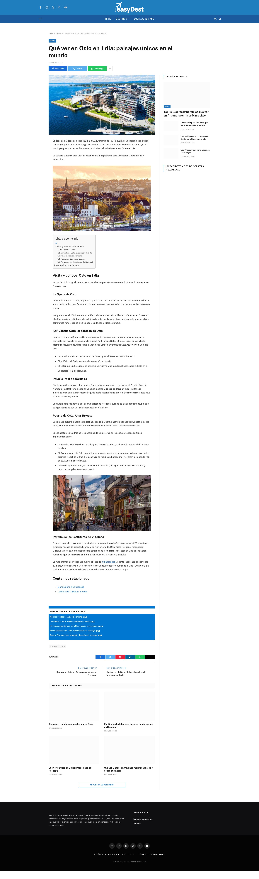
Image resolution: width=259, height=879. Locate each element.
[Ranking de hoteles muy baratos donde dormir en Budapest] (129, 706)
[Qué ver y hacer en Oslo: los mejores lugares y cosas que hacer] (129, 750)
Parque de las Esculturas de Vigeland (77, 262)
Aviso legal (128, 855)
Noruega (53, 646)
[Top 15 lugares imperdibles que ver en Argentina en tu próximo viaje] (187, 95)
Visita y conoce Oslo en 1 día (70, 246)
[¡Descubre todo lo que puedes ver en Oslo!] (74, 706)
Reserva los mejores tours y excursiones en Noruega (75, 631)
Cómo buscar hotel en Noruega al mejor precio (72, 621)
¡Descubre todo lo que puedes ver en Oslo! (71, 724)
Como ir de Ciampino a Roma (72, 591)
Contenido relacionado (67, 265)
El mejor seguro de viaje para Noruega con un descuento (76, 626)
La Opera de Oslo (67, 250)
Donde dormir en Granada (71, 587)
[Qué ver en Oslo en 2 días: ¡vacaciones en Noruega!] (74, 750)
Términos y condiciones (151, 855)
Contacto (137, 823)
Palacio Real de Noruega (71, 256)
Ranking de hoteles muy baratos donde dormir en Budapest (128, 725)
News (52, 41)
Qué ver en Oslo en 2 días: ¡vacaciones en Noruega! (70, 769)
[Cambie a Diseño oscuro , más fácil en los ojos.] (215, 19)
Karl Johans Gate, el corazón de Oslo (76, 253)
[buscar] (219, 19)
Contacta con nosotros (143, 819)
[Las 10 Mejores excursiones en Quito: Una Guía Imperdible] (171, 140)
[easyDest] (129, 7)
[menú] (39, 19)
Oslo (63, 646)
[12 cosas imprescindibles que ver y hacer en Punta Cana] (171, 126)
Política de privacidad (106, 855)
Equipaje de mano (144, 19)
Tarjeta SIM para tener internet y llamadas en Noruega (76, 635)
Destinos (121, 19)
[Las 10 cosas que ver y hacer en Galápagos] (171, 153)
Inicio (108, 19)
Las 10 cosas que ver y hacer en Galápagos (195, 151)
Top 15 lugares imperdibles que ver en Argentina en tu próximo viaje (186, 113)
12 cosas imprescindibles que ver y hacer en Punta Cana (194, 124)
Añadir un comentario (101, 785)
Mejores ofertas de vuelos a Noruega (68, 617)
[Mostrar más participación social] (110, 68)
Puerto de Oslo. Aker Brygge (73, 259)
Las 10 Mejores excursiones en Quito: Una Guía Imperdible (195, 137)
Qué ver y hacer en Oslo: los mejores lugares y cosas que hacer (128, 769)
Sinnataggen (108, 561)
